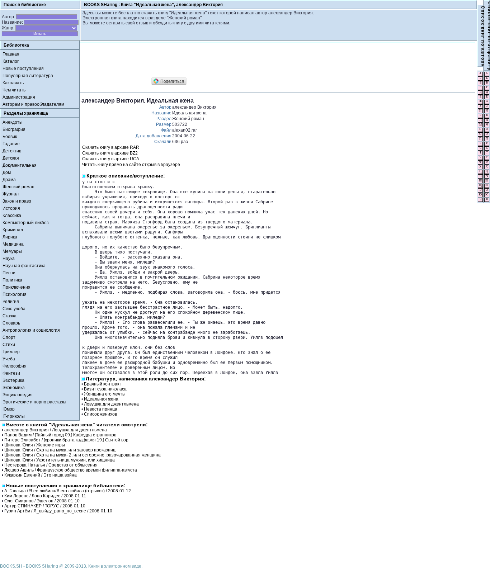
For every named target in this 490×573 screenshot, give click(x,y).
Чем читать (14, 90)
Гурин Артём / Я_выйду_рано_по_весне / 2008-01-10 (58, 510)
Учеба (9, 358)
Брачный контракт (102, 384)
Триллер (11, 351)
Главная (11, 54)
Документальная (20, 165)
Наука (9, 258)
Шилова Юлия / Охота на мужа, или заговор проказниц (60, 450)
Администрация (19, 97)
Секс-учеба (14, 308)
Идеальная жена (101, 399)
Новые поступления (23, 68)
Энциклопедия (18, 394)
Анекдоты (13, 122)
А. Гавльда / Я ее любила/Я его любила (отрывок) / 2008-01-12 (67, 490)
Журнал (11, 193)
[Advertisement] (212, 60)
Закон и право (17, 201)
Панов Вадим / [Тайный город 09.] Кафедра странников (60, 434)
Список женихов (100, 414)
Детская (11, 158)
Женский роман (18, 186)
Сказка (10, 315)
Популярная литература (28, 75)
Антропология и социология (31, 330)
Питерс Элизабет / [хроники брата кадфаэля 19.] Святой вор (66, 439)
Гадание (11, 143)
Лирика (10, 237)
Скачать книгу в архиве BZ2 (110, 153)
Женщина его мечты (105, 394)
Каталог (11, 61)
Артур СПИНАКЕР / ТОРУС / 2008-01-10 (44, 505)
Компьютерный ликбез (26, 222)
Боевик (10, 136)
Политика (12, 280)
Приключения (16, 287)
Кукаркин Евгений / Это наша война (40, 475)
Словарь (11, 323)
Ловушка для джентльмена (111, 404)
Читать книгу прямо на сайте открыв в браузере (131, 164)
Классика (12, 215)
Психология (15, 294)
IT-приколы (14, 416)
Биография (14, 129)
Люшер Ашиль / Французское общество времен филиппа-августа (70, 470)
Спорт (9, 337)
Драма (9, 179)
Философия (15, 366)
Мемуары (12, 251)
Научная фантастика (24, 265)
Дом (7, 172)
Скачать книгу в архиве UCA (110, 158)
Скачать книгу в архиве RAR (110, 147)
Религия (11, 301)
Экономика (14, 387)
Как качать (13, 82)
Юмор (9, 409)
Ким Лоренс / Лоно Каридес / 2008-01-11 (45, 495)
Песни (9, 272)
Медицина (13, 244)
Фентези (11, 373)
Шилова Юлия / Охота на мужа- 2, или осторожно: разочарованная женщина (82, 455)
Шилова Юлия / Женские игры (34, 444)
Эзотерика (13, 380)
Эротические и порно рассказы (34, 401)
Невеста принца (100, 409)
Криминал (13, 229)
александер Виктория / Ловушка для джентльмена (55, 429)
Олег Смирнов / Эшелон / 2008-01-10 (42, 500)
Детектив (12, 150)
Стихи (9, 344)
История (11, 208)
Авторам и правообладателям (33, 104)
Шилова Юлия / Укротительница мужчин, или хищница (59, 460)
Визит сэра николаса (105, 389)
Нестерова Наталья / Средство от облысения (51, 465)
